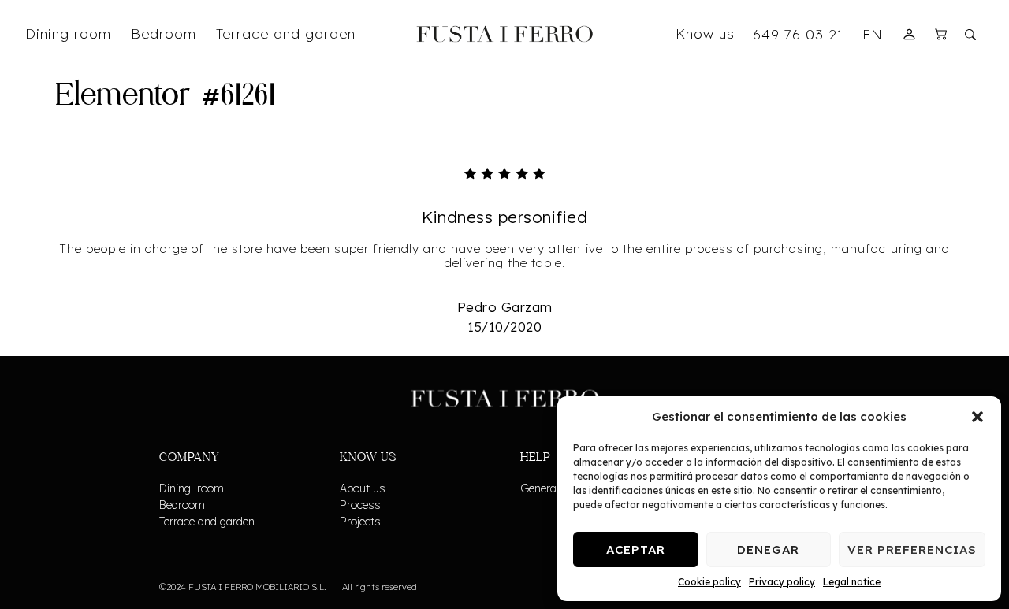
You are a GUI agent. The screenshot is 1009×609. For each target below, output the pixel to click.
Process (360, 505)
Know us (705, 33)
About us (362, 488)
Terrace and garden (207, 521)
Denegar (768, 549)
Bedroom (182, 505)
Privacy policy (782, 582)
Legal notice (852, 582)
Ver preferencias (912, 549)
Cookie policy (709, 582)
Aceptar (635, 549)
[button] (977, 417)
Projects (360, 521)
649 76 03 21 (798, 34)
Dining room (191, 488)
